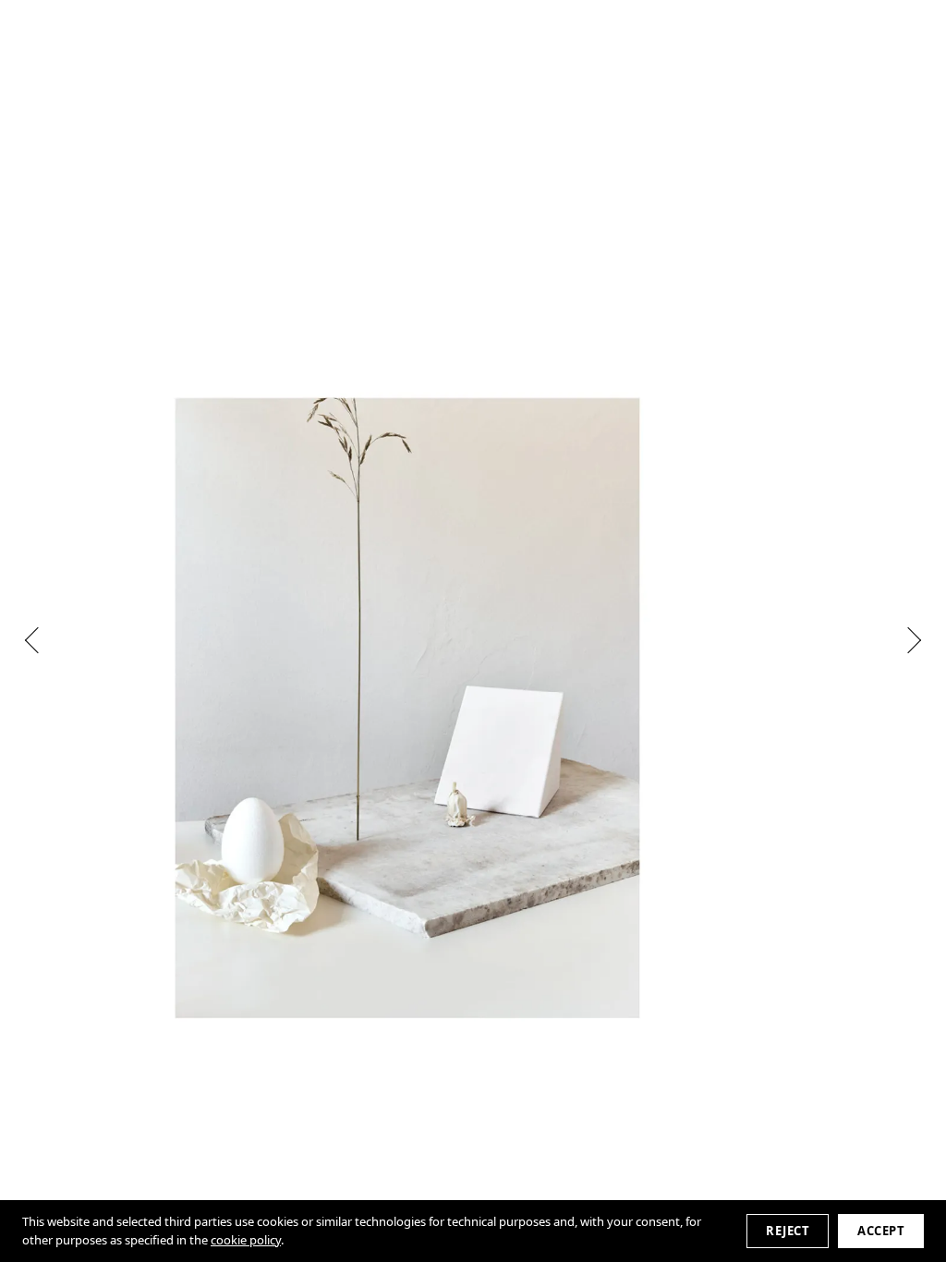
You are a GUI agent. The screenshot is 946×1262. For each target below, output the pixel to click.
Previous (38, 640)
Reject (787, 1230)
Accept (880, 1230)
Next (908, 640)
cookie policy (246, 1240)
